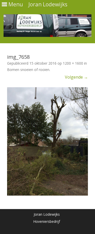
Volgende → (76, 77)
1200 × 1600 (73, 63)
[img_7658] (47, 141)
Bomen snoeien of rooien (28, 69)
